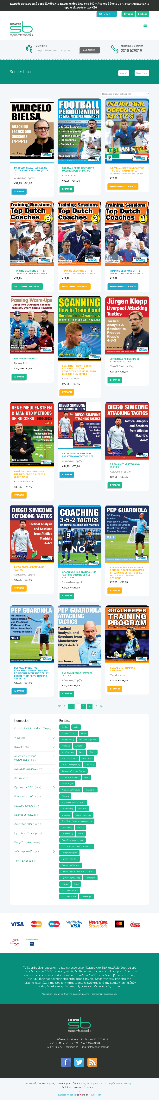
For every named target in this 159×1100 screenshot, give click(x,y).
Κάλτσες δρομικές (24, 805)
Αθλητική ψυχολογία (87, 740)
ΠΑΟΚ (80, 834)
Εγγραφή (128, 14)
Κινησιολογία (67, 783)
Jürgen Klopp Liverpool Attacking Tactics (124, 360)
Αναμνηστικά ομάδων (26, 769)
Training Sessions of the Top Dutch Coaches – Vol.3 (30, 272)
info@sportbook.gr (98, 1047)
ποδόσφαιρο (86, 896)
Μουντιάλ (82, 809)
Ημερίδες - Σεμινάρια (26, 833)
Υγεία (76, 884)
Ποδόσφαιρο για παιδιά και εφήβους (77, 846)
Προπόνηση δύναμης (71, 865)
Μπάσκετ (66, 815)
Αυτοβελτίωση (68, 752)
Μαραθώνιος (67, 809)
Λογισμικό (19, 778)
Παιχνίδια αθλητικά (25, 842)
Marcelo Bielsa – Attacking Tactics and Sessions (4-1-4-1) (31, 171)
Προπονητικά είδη (70, 859)
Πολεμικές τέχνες (69, 853)
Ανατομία (66, 746)
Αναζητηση (89, 50)
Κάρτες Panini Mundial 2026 (30, 728)
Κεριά (86, 777)
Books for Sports (69, 733)
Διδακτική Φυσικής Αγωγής (73, 771)
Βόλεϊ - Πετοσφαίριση (71, 765)
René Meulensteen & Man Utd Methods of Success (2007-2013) (29, 474)
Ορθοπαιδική (67, 834)
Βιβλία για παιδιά (69, 758)
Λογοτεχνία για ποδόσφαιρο (73, 802)
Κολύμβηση (90, 790)
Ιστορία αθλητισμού (70, 777)
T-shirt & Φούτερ (23, 860)
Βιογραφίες (87, 758)
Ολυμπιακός (67, 827)
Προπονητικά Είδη (24, 787)
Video (17, 737)
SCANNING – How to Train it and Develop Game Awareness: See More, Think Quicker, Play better (79, 370)
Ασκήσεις (79, 746)
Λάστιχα (65, 796)
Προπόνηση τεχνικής (71, 878)
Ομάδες (81, 827)
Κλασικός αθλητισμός (71, 790)
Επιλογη (19, 191)
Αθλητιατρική (68, 740)
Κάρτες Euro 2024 (24, 814)
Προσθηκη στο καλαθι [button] (123, 186)
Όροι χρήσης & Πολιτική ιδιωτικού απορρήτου (110, 1083)
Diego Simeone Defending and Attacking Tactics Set (77, 455)
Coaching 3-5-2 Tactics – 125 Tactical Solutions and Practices (79, 575)
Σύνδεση (142, 14)
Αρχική (123, 73)
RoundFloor (94, 1094)
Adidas (65, 727)
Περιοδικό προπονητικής (72, 840)
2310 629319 (131, 50)
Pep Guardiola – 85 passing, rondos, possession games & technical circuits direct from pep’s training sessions (127, 573)
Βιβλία (18, 746)
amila (76, 727)
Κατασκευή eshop (67, 1094)
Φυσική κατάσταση (70, 890)
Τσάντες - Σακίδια (24, 851)
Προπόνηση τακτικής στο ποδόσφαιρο (78, 871)
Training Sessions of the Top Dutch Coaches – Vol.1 (126, 272)
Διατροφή (89, 765)
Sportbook (29, 1083)
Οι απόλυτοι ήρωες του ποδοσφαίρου (77, 821)
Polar (83, 733)
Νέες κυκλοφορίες (83, 815)
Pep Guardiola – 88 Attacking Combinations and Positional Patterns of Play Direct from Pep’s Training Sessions (31, 673)
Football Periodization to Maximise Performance (78, 169)
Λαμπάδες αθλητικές (26, 824)
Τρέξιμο (65, 884)
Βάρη (81, 752)
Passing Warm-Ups (25, 358)
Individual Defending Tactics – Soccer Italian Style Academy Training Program (127, 171)
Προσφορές (90, 878)
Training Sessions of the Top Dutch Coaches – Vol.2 (78, 272)
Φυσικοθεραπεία (69, 896)
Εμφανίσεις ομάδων (25, 796)
